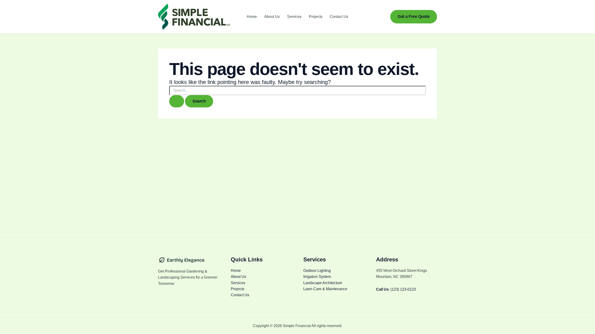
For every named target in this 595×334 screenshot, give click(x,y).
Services (294, 17)
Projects (315, 17)
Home (252, 17)
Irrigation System (317, 277)
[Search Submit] (176, 101)
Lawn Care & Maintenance (325, 289)
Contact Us (339, 17)
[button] (413, 16)
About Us (272, 17)
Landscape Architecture (322, 283)
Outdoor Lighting (317, 271)
